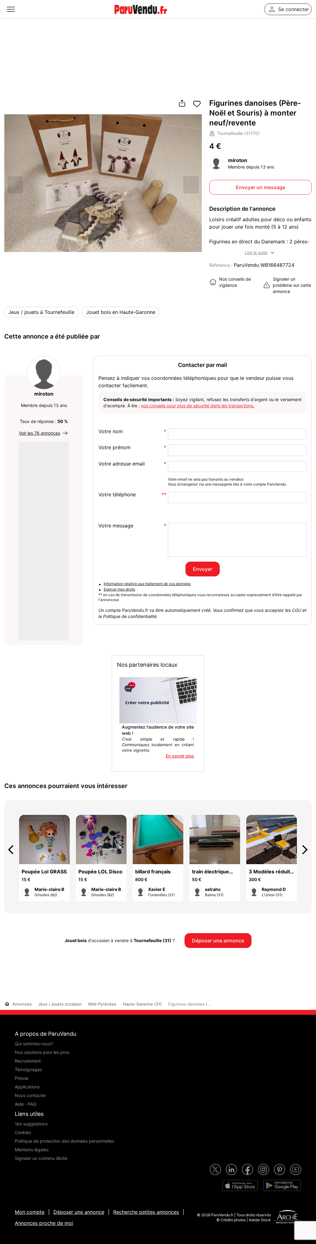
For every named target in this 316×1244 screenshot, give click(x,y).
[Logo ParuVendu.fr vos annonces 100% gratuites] (140, 17)
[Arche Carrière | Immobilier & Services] (287, 1217)
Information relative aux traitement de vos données (147, 583)
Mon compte (29, 1212)
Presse (21, 1078)
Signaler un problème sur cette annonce (292, 285)
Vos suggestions (31, 1123)
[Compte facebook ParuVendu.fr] (247, 1169)
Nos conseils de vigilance (235, 282)
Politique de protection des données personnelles (64, 1141)
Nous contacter (30, 1095)
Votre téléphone (117, 495)
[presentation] (13, 849)
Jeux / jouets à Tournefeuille (41, 312)
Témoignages (28, 1069)
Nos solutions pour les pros (42, 1052)
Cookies (23, 1132)
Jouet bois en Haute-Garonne (120, 312)
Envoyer (202, 569)
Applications (27, 1086)
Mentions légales (31, 1149)
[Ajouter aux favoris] (197, 104)
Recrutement (28, 1060)
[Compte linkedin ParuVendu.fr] (231, 1169)
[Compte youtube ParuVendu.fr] (295, 1169)
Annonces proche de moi (44, 1223)
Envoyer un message (260, 187)
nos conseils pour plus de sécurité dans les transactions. (197, 405)
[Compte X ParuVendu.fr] (215, 1169)
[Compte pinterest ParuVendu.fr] (279, 1169)
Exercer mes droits (119, 589)
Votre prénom (114, 447)
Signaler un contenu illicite (41, 1158)
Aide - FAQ (25, 1104)
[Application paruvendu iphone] (240, 1185)
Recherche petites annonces (146, 1212)
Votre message (115, 526)
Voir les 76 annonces (39, 433)
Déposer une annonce (78, 1212)
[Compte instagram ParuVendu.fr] (263, 1169)
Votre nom (110, 431)
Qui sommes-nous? (34, 1043)
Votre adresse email (121, 464)
